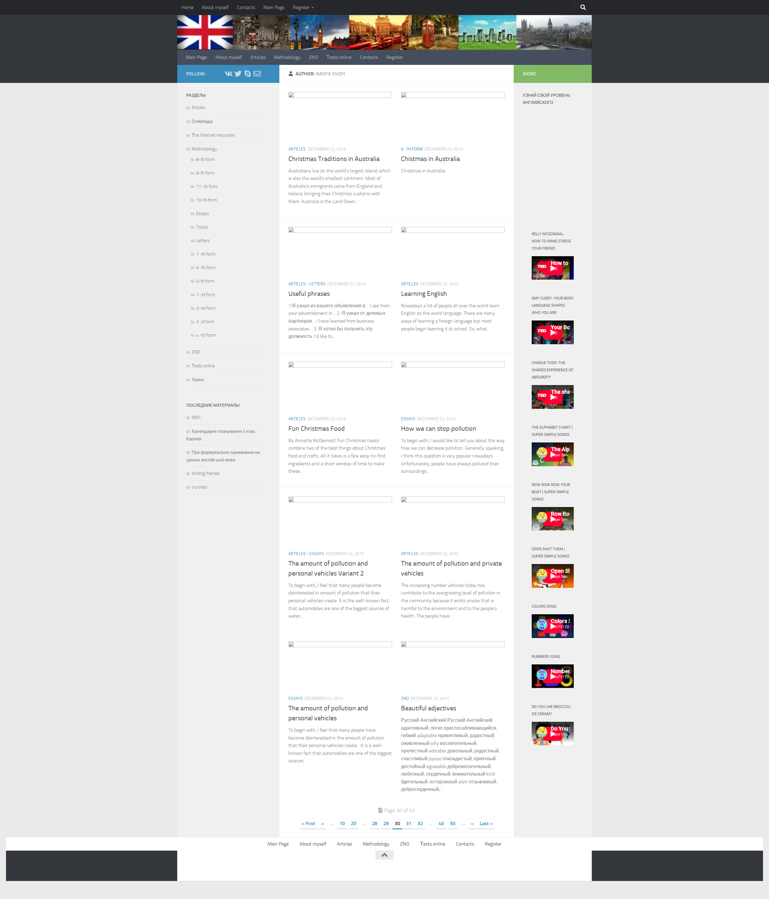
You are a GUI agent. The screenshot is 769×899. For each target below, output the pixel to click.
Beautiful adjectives (428, 708)
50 (452, 823)
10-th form (206, 200)
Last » (486, 823)
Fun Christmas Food (316, 429)
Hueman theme (259, 864)
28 (374, 823)
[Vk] (228, 73)
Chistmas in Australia (430, 159)
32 (420, 823)
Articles (258, 57)
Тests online (339, 57)
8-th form (205, 159)
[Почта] (257, 73)
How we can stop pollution (438, 429)
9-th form (205, 173)
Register (301, 7)
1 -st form (205, 294)
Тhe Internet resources (213, 135)
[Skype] (247, 73)
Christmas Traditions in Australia (334, 159)
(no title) (199, 487)
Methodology (287, 57)
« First (308, 823)
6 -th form (412, 149)
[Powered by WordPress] (209, 865)
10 (342, 823)
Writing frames (206, 473)
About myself (215, 7)
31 (409, 823)
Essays (408, 418)
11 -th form (207, 186)
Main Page (273, 7)
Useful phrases (309, 294)
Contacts (246, 7)
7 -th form (206, 254)
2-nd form (206, 308)
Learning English (424, 294)
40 (441, 823)
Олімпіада (202, 121)
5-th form (205, 281)
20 (353, 823)
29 (386, 823)
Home (187, 7)
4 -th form (206, 335)
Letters (317, 284)
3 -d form (205, 321)
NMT (196, 417)
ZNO (313, 57)
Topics (202, 227)
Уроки (198, 379)
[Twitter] (238, 73)
